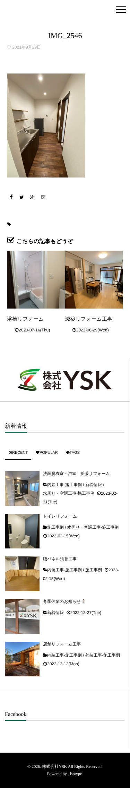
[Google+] (32, 197)
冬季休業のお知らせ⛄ (64, 601)
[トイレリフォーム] (22, 531)
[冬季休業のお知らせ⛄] (22, 616)
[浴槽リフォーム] (36, 280)
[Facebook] (11, 197)
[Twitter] (22, 197)
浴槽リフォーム (25, 319)
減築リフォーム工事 (88, 319)
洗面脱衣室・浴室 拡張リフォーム (76, 473)
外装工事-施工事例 (102, 655)
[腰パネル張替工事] (22, 573)
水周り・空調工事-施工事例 (68, 493)
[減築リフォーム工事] (94, 280)
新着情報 (93, 484)
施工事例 (55, 527)
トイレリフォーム (60, 516)
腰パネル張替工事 (60, 558)
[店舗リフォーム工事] (22, 659)
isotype (76, 773)
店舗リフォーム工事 (62, 644)
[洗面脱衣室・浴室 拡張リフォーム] (22, 488)
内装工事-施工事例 (64, 484)
